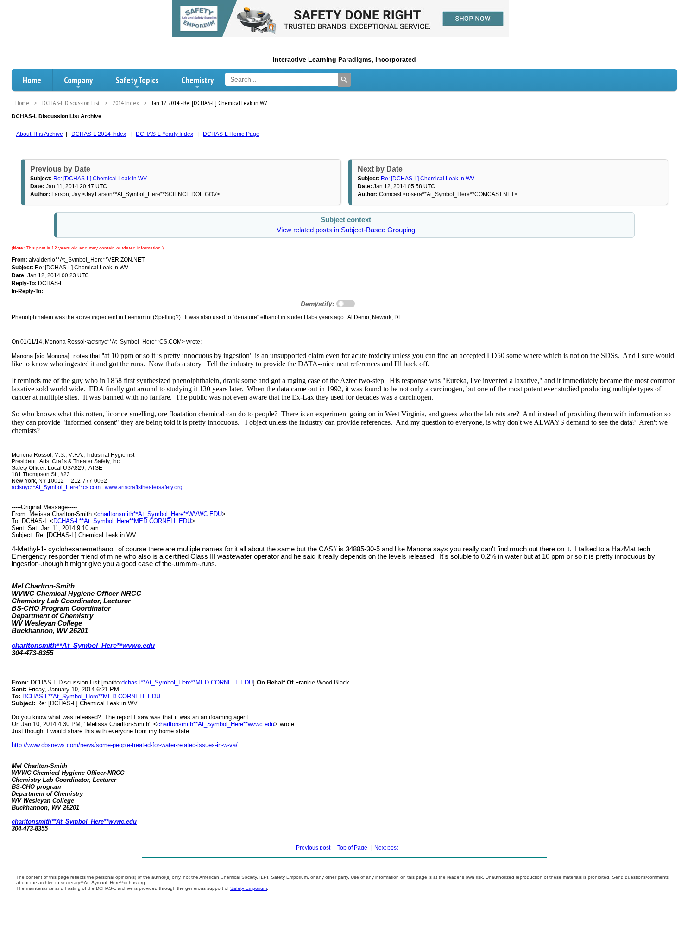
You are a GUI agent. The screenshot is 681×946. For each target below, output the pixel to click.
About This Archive (39, 134)
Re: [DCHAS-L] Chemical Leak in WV (100, 178)
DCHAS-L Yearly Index (164, 134)
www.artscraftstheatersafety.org (144, 487)
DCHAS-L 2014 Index (98, 134)
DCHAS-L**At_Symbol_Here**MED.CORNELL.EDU (122, 521)
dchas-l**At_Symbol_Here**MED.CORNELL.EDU (187, 682)
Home (32, 80)
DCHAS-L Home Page (231, 134)
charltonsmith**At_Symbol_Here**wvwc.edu (215, 724)
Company (78, 80)
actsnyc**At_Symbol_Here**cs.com (56, 487)
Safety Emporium (248, 888)
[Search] (344, 80)
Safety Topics (136, 80)
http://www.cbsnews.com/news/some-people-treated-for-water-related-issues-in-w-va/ (125, 744)
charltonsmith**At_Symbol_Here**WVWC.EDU (159, 514)
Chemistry (197, 80)
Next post (386, 847)
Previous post (313, 847)
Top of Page (352, 847)
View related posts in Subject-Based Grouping (346, 230)
